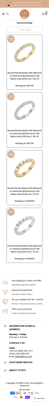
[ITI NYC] (24, 14)
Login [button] (43, 13)
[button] (2, 13)
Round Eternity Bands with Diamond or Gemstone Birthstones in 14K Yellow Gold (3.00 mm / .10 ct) (24, 191)
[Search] (7, 13)
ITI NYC (26, 383)
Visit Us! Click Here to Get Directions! (25, 3)
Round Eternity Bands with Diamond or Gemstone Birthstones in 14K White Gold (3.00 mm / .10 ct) (24, 249)
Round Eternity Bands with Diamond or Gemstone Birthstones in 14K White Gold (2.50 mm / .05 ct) (24, 133)
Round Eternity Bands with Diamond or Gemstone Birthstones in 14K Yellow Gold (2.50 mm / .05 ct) (24, 76)
